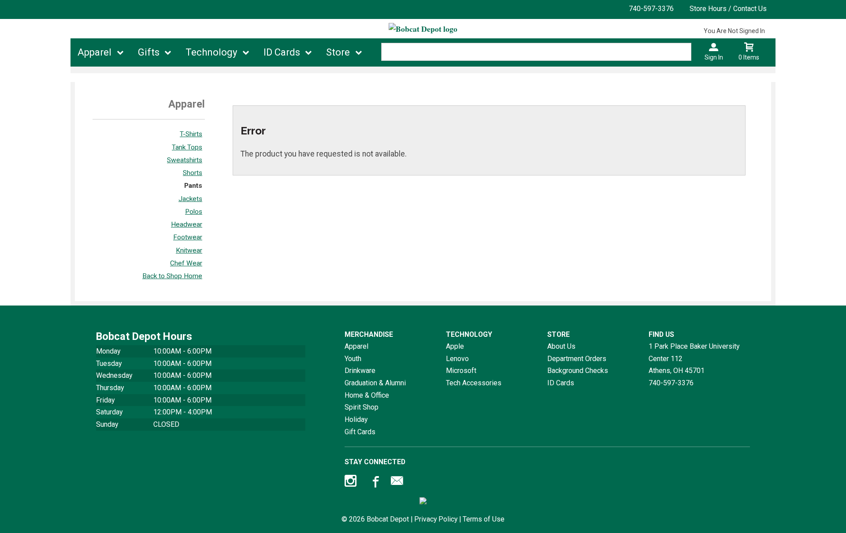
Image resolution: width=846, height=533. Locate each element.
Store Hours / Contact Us (728, 8)
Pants (193, 186)
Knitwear (189, 250)
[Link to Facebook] (374, 483)
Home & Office (367, 395)
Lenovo (457, 358)
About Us (561, 346)
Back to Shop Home (172, 276)
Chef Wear (186, 263)
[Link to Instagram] (352, 483)
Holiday (356, 419)
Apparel (94, 52)
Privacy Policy (435, 519)
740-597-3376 (651, 8)
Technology (211, 52)
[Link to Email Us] (397, 483)
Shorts (192, 173)
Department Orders (576, 358)
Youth (353, 358)
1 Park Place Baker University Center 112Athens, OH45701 (694, 358)
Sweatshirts (184, 160)
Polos (193, 212)
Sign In (714, 57)
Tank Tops (187, 147)
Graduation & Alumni (375, 383)
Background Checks (577, 370)
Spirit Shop (361, 407)
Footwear (187, 237)
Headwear (186, 224)
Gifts (149, 52)
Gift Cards (360, 432)
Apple (455, 346)
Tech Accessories (473, 383)
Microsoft (461, 370)
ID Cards (281, 52)
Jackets (190, 199)
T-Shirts (191, 134)
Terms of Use (484, 519)
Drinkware (360, 370)
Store (338, 52)
